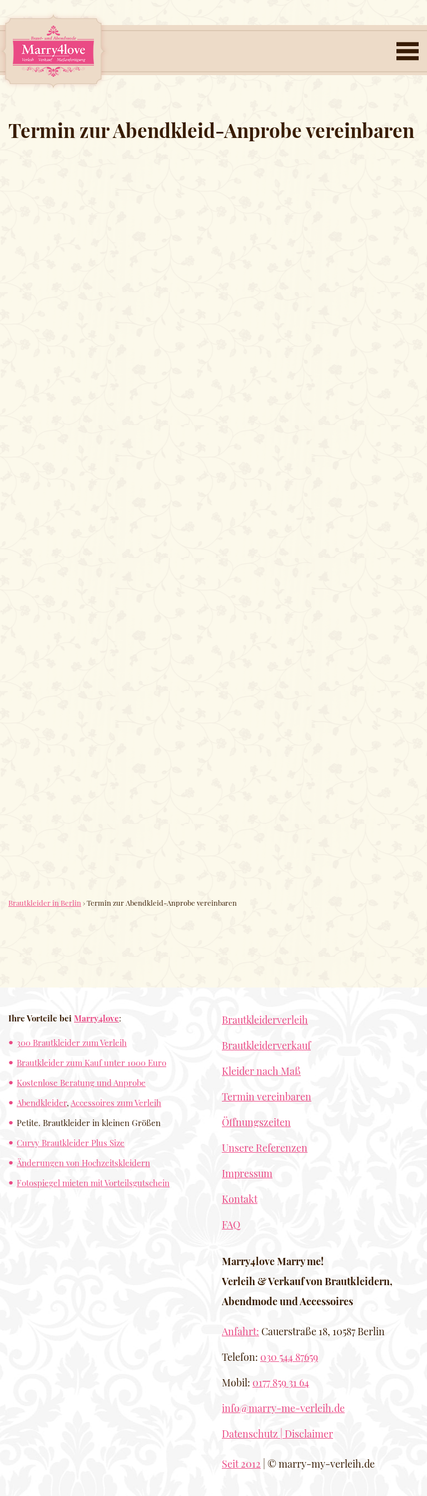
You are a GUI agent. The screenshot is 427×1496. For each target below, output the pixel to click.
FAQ (231, 1224)
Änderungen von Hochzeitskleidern (83, 1162)
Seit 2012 (241, 1463)
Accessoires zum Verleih (116, 1102)
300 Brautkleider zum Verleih (72, 1042)
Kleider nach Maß (261, 1071)
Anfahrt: (240, 1331)
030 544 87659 (289, 1357)
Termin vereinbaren (266, 1096)
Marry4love (96, 1018)
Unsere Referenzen (264, 1147)
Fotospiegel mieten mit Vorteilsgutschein (93, 1182)
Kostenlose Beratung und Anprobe (81, 1082)
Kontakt (239, 1199)
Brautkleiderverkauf (266, 1045)
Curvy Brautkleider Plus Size (71, 1142)
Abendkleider (42, 1102)
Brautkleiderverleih (265, 1019)
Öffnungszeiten (256, 1122)
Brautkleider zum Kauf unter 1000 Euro (91, 1062)
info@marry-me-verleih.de (283, 1408)
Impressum (247, 1173)
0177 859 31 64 (280, 1382)
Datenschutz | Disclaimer (277, 1433)
